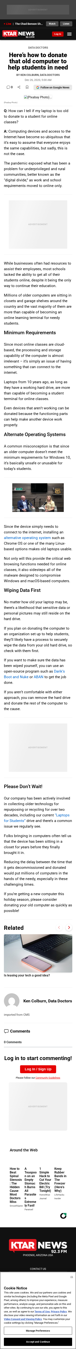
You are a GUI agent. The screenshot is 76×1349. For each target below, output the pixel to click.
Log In (57, 34)
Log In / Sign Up (38, 1069)
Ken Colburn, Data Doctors (47, 1001)
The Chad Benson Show (29, 23)
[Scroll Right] (68, 927)
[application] (38, 497)
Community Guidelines (47, 1077)
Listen (66, 23)
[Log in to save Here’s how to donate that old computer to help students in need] (27, 87)
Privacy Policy (59, 1311)
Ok (71, 1277)
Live (8, 23)
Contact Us (38, 1268)
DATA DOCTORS (38, 47)
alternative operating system (27, 538)
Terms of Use (42, 1311)
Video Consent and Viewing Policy (23, 1319)
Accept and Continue (38, 1341)
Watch (52, 23)
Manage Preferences (38, 1330)
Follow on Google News (55, 87)
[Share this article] (19, 87)
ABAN (38, 677)
